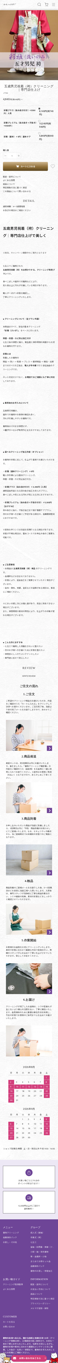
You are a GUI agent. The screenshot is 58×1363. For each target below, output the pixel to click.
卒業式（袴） (36, 1237)
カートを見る (9, 1322)
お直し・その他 (10, 1242)
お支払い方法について (40, 1289)
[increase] (19, 155)
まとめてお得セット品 (40, 1261)
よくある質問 (9, 180)
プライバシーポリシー (40, 1303)
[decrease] (5, 155)
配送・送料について (12, 177)
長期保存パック (10, 1237)
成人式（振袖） (37, 1233)
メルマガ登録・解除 (39, 1308)
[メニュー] (53, 4)
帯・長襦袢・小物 (38, 1257)
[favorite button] (53, 166)
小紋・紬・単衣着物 (39, 1252)
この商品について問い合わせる (17, 191)
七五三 (33, 1242)
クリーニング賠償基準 (13, 1284)
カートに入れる (28, 166)
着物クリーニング (11, 1233)
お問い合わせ (9, 1327)
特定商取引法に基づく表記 (15, 188)
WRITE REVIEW (29, 676)
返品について (9, 184)
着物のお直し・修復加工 (41, 1271)
